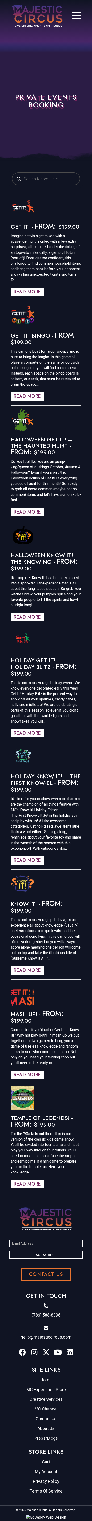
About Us (46, 1428)
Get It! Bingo (30, 335)
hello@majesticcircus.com (46, 1337)
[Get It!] (22, 206)
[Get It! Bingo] (22, 315)
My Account (46, 1472)
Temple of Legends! (40, 1118)
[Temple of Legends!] (22, 1098)
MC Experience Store (46, 1390)
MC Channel (46, 1409)
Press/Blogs (46, 1438)
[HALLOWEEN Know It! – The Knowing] (22, 535)
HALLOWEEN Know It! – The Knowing (45, 558)
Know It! (24, 904)
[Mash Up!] (22, 994)
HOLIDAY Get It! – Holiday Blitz (36, 663)
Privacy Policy (46, 1481)
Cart (46, 1462)
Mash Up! (24, 1014)
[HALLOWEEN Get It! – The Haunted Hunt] (22, 419)
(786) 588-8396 (46, 1315)
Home (46, 1380)
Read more (27, 291)
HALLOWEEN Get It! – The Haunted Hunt (41, 442)
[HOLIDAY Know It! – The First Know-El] (22, 756)
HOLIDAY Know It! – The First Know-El (46, 779)
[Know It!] (22, 883)
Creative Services (46, 1399)
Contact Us (46, 1419)
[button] (46, 1255)
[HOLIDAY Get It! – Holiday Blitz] (22, 640)
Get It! (20, 227)
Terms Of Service (46, 1491)
